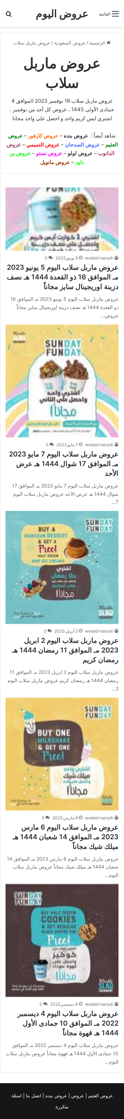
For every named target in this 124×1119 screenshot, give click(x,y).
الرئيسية (97, 42)
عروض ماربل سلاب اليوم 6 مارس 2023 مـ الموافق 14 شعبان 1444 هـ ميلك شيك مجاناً (65, 837)
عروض (77, 1095)
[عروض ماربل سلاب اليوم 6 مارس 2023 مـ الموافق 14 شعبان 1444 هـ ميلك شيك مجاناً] (62, 754)
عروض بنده (77, 135)
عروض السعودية (69, 42)
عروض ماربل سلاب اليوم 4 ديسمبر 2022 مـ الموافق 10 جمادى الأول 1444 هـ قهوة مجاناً (68, 1023)
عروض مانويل (55, 162)
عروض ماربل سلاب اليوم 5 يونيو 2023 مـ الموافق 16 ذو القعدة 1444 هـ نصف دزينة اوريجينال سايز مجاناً (62, 277)
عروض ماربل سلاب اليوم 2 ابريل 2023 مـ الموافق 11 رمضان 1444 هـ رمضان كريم (65, 650)
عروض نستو (49, 153)
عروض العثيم (100, 1095)
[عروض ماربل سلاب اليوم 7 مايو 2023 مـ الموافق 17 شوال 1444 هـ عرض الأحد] (62, 381)
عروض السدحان (82, 144)
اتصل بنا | (33, 1095)
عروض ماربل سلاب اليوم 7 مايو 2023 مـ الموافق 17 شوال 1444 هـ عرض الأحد (63, 464)
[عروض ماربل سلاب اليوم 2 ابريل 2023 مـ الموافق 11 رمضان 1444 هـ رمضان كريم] (62, 567)
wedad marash (99, 257)
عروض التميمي (43, 144)
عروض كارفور (43, 135)
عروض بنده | (56, 1095)
